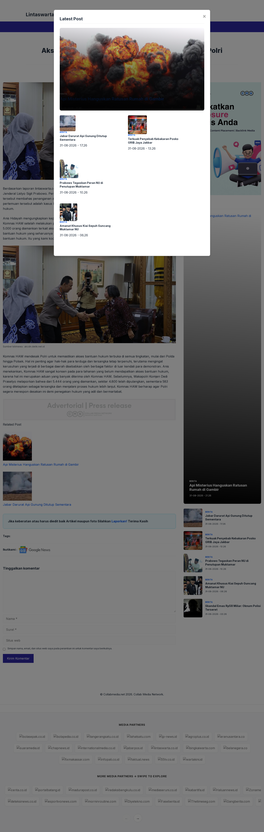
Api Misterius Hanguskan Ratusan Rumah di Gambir (112, 98)
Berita (63, 94)
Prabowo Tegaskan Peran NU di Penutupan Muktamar (81, 184)
